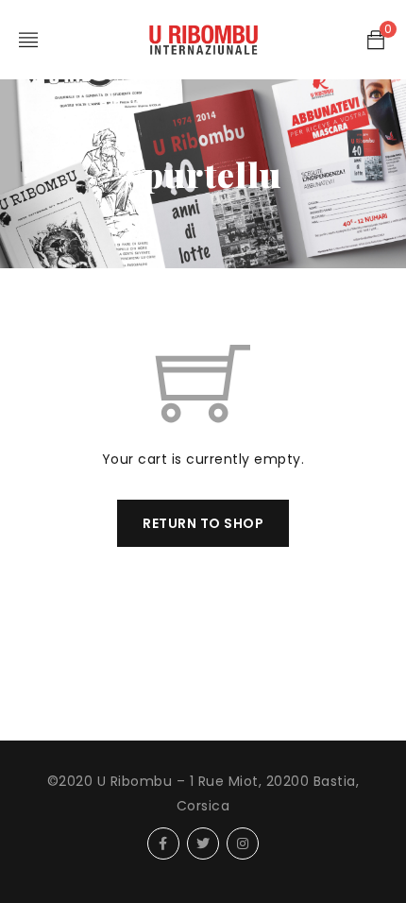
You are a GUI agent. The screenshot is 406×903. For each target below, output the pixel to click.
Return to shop (203, 523)
